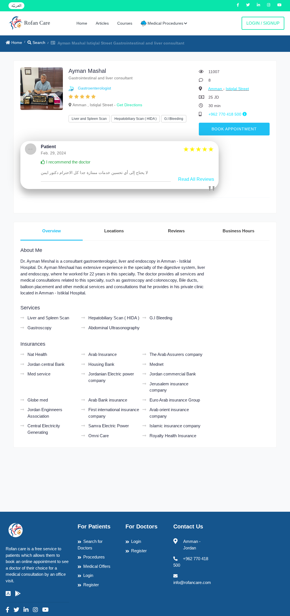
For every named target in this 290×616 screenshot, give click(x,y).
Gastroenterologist (94, 88)
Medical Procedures (164, 23)
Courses (124, 23)
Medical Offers (96, 566)
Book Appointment (234, 129)
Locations (114, 230)
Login (88, 575)
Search (38, 42)
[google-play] (18, 593)
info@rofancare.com (192, 582)
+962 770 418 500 (225, 114)
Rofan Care (36, 23)
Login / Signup (263, 23)
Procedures (94, 557)
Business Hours (238, 230)
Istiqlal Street (237, 88)
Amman (215, 88)
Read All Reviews (196, 179)
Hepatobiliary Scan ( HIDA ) (135, 119)
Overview (51, 230)
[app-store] (8, 593)
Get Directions (129, 105)
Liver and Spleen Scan (89, 119)
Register (91, 584)
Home (81, 23)
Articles (102, 23)
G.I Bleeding (173, 119)
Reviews (176, 230)
